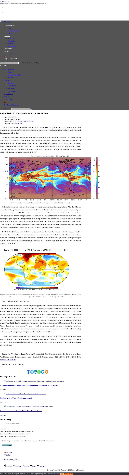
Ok (62, 473)
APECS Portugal (9, 69)
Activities (7, 80)
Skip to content (4, 1)
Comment (3, 429)
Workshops (11, 83)
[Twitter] (32, 372)
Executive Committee (15, 75)
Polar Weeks (12, 85)
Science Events (13, 91)
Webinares (11, 88)
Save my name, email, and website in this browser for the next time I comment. (29, 441)
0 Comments (18, 123)
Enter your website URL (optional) (10, 436)
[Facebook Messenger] (42, 372)
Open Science (8, 94)
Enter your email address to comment (10, 434)
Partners (10, 77)
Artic (14, 121)
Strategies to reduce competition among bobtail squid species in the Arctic (29, 385)
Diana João (80, 470)
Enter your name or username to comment (12, 431)
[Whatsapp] (39, 372)
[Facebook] (28, 372)
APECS (14, 117)
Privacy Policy (14, 459)
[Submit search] (31, 109)
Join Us (6, 96)
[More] (46, 372)
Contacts (11, 99)
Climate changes (23, 121)
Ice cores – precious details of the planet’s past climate (21, 411)
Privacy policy (68, 473)
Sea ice (31, 121)
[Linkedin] (35, 372)
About (10, 72)
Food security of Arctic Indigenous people (16, 398)
